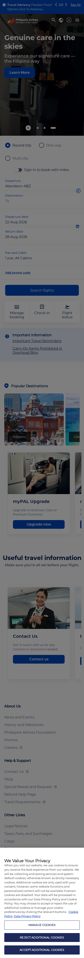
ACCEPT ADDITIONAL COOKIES (42, 949)
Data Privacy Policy (27, 916)
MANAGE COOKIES (42, 925)
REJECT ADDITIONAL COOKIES (42, 937)
